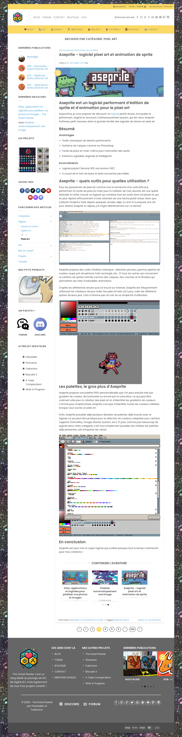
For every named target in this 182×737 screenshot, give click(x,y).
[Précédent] (79, 629)
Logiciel (125, 620)
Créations (24, 216)
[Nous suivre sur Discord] (168, 17)
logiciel (115, 113)
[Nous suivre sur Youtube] (160, 17)
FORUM (47, 17)
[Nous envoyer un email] (152, 17)
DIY (43, 29)
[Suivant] (139, 629)
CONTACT (59, 17)
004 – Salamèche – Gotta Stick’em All (38, 86)
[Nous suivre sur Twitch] (164, 17)
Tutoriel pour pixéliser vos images (132, 590)
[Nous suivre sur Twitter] (38, 190)
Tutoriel (22, 261)
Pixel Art (25, 239)
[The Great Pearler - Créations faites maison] (20, 17)
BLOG (37, 17)
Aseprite (118, 620)
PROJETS (95, 29)
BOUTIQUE (73, 17)
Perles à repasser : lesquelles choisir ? (73, 590)
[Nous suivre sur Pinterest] (156, 17)
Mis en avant (25, 250)
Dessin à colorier (29, 226)
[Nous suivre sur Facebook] (137, 17)
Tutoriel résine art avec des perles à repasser (103, 591)
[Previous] (15, 160)
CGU (84, 17)
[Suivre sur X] (149, 17)
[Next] (51, 160)
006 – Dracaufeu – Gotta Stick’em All (38, 67)
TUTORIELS (114, 29)
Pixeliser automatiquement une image (31, 126)
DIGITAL (58, 29)
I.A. (22, 234)
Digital (22, 221)
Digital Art (26, 230)
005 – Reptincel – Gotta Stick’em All (37, 77)
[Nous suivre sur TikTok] (145, 17)
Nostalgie (32, 56)
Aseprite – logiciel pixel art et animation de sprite (106, 54)
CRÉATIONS (76, 29)
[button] (119, 6)
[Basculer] (51, 216)
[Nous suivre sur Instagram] (141, 17)
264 (132, 629)
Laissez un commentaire (149, 620)
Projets (22, 256)
